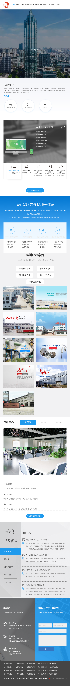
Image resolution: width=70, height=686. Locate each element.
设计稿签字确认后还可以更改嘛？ (37, 555)
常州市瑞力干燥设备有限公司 (15, 398)
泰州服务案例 (46, 4)
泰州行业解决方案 (29, 4)
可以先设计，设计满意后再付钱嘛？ (38, 570)
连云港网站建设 (42, 667)
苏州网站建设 (19, 663)
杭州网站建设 (31, 670)
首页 (14, 4)
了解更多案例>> (12, 300)
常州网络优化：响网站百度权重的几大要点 (20, 488)
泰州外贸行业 (45, 275)
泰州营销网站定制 (41, 134)
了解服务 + (7, 96)
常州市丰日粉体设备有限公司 (48, 371)
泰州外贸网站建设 (41, 143)
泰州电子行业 (24, 275)
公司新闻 (28, 422)
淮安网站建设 (31, 667)
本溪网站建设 (19, 674)
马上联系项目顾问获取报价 (35, 190)
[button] (39, 155)
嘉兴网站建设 (8, 674)
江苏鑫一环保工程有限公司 (14, 345)
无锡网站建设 (31, 663)
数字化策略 (10, 244)
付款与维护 (8, 567)
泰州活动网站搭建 (41, 137)
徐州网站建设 (54, 667)
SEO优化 (43, 422)
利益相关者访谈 (11, 242)
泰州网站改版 (38, 4)
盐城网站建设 (19, 670)
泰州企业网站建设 (41, 131)
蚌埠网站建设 (42, 674)
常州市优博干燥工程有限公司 (15, 319)
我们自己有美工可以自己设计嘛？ (37, 540)
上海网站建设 (42, 663)
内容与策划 (10, 247)
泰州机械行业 (45, 269)
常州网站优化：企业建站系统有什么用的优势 (21, 509)
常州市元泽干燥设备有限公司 (15, 371)
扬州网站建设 (19, 667)
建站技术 (59, 422)
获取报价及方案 (35, 50)
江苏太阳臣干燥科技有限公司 (48, 319)
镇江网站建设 (53, 663)
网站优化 (7, 559)
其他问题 (7, 582)
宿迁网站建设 (8, 670)
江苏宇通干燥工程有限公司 (47, 293)
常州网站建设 (8, 663)
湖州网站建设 (53, 674)
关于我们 (52, 4)
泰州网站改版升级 (41, 146)
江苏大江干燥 (10, 293)
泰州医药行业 (35, 282)
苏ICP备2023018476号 (41, 678)
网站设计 (7, 551)
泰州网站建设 (8, 667)
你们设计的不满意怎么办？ (35, 585)
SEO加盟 (7, 575)
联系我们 (58, 4)
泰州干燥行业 (24, 269)
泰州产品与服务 (20, 4)
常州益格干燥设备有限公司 (47, 345)
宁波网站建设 (31, 674)
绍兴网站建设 (42, 670)
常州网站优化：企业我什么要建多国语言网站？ (21, 499)
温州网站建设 (53, 670)
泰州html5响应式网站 (41, 140)
